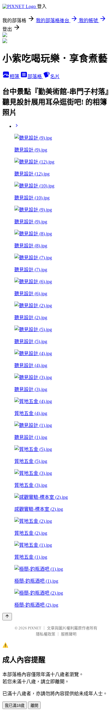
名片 (55, 76)
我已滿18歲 (14, 705)
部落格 (35, 76)
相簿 (15, 76)
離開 (34, 705)
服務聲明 (68, 634)
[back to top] (7, 616)
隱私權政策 (45, 634)
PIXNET (34, 628)
